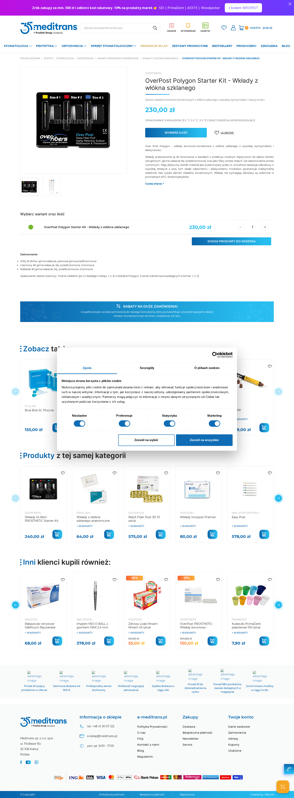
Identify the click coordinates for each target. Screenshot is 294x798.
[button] (278, 498)
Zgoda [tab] (87, 368)
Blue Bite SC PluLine (39, 410)
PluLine (30, 406)
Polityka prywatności (112, 794)
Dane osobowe (239, 726)
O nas (141, 732)
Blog (140, 750)
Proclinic (84, 512)
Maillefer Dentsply (245, 512)
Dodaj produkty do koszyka (231, 241)
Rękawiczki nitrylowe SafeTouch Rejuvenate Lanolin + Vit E (40, 627)
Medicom (31, 619)
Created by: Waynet (262, 794)
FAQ (140, 738)
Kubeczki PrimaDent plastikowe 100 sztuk (246, 625)
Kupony (233, 744)
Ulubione (234, 750)
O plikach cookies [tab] (207, 368)
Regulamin (145, 756)
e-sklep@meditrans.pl (102, 736)
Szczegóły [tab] (147, 368)
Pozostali (187, 512)
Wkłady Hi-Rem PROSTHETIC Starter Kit (41, 519)
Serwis (187, 744)
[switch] (124, 423)
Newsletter (191, 738)
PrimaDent (239, 619)
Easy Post (238, 517)
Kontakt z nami (148, 744)
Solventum (136, 512)
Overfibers (153, 73)
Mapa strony (187, 794)
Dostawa (189, 726)
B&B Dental (84, 619)
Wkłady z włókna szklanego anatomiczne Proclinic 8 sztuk (93, 520)
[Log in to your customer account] (224, 28)
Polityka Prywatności (152, 726)
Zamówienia (237, 732)
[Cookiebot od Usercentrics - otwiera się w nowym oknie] (215, 355)
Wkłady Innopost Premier (198, 517)
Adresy (233, 738)
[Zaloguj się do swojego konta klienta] (233, 28)
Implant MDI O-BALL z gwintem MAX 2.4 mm (92, 625)
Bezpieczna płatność (197, 732)
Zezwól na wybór (146, 440)
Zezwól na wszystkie (204, 440)
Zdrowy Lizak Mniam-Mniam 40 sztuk (143, 625)
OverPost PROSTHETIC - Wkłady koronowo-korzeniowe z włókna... (197, 627)
